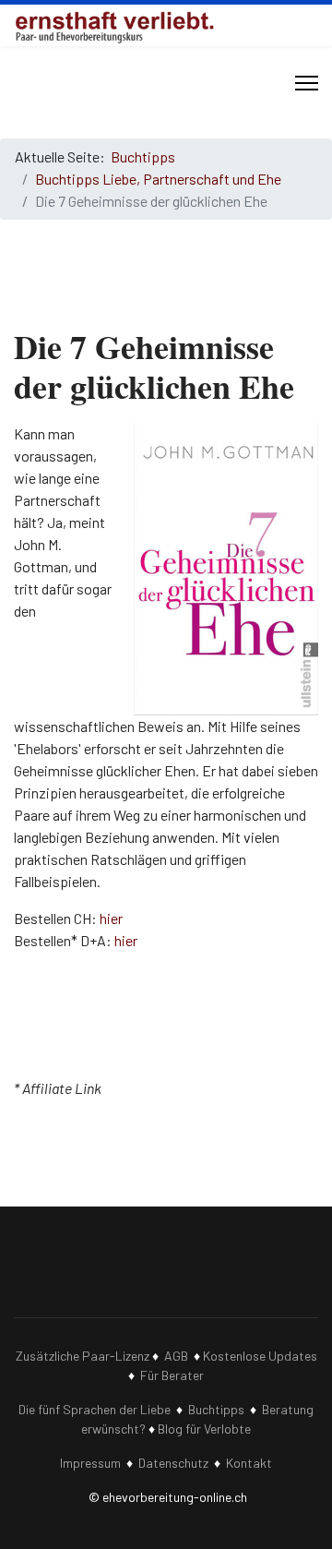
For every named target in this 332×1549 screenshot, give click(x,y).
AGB (176, 1355)
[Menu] (306, 83)
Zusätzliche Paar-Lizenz (82, 1355)
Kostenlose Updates (260, 1355)
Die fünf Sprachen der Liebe (94, 1409)
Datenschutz (173, 1463)
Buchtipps (216, 1409)
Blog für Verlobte (204, 1428)
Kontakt (249, 1463)
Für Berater (172, 1375)
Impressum (90, 1463)
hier (111, 918)
